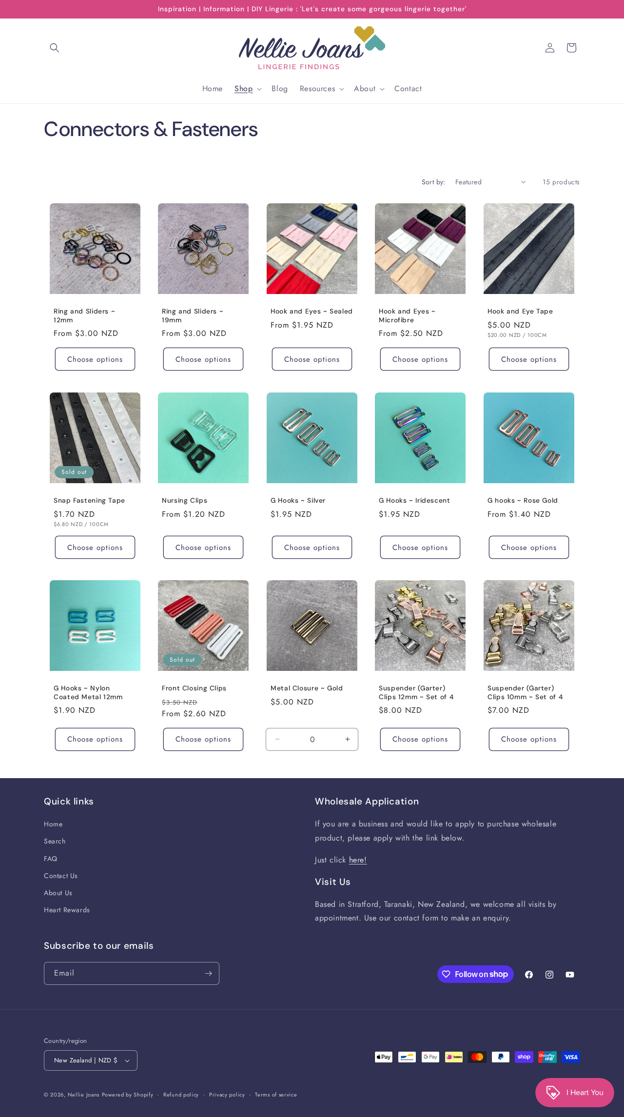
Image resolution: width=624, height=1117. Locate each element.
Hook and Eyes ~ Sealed (312, 312)
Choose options (95, 359)
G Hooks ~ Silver (298, 500)
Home (53, 824)
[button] (54, 48)
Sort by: (434, 182)
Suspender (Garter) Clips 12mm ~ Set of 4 (416, 692)
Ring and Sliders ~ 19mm (192, 316)
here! (358, 859)
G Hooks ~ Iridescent (414, 500)
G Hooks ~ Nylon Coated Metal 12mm (88, 692)
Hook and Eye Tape (520, 312)
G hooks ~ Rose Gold (523, 500)
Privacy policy (227, 1094)
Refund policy (181, 1094)
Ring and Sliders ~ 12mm (84, 316)
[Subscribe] (208, 973)
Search (55, 841)
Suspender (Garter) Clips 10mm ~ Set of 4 (525, 692)
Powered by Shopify (128, 1094)
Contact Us (61, 876)
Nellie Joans (83, 1094)
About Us (58, 893)
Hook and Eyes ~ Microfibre (407, 316)
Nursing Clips (184, 500)
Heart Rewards (67, 910)
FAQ (51, 858)
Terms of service (276, 1094)
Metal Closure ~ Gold (307, 688)
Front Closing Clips (194, 688)
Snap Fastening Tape (89, 500)
